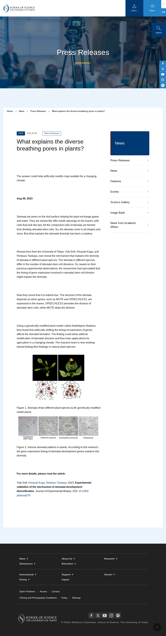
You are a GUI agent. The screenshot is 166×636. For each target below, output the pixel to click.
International (26, 574)
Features (115, 181)
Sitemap (76, 597)
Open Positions (27, 591)
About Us (67, 559)
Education (67, 564)
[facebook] (163, 63)
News (113, 170)
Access (43, 591)
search (158, 29)
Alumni (108, 574)
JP (164, 4)
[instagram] (163, 80)
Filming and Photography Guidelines (38, 597)
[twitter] (163, 69)
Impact (65, 579)
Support (66, 574)
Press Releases (120, 160)
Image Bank (117, 212)
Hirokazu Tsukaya (56, 482)
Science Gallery (120, 202)
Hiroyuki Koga (36, 482)
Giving (23, 579)
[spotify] (163, 85)
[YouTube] (105, 615)
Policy (64, 597)
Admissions (26, 564)
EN (163, 12)
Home (10, 111)
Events (114, 191)
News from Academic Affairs (123, 225)
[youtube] (163, 74)
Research (109, 559)
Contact (56, 591)
